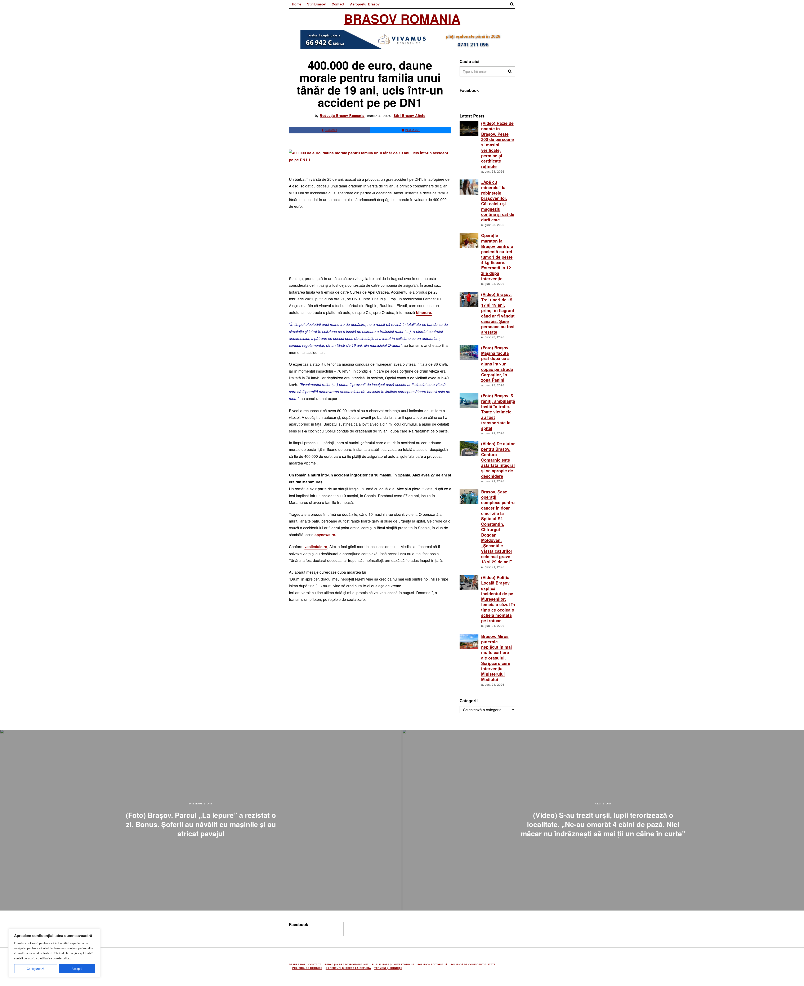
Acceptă (77, 969)
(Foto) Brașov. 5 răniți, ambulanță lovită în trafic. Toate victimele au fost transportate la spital (498, 412)
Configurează (36, 969)
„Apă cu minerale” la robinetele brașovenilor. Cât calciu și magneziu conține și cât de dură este (497, 201)
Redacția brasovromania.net (347, 964)
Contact (338, 4)
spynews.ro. (325, 534)
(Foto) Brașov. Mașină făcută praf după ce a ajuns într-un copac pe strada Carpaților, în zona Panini (497, 364)
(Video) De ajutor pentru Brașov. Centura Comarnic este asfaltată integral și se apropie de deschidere (498, 460)
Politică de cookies (307, 967)
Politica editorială (432, 964)
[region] (54, 953)
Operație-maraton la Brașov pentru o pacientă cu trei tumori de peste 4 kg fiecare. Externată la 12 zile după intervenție (497, 256)
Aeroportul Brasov (365, 4)
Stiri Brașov (316, 4)
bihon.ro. (424, 312)
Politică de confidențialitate (473, 964)
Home (296, 4)
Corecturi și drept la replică (348, 967)
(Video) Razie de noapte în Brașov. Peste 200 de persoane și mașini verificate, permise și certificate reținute (497, 144)
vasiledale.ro (315, 546)
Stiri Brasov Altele (409, 115)
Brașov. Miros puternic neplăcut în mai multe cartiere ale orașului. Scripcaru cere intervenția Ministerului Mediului (496, 657)
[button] (510, 71)
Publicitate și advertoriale (393, 964)
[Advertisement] (370, 244)
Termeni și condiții (388, 967)
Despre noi (297, 964)
